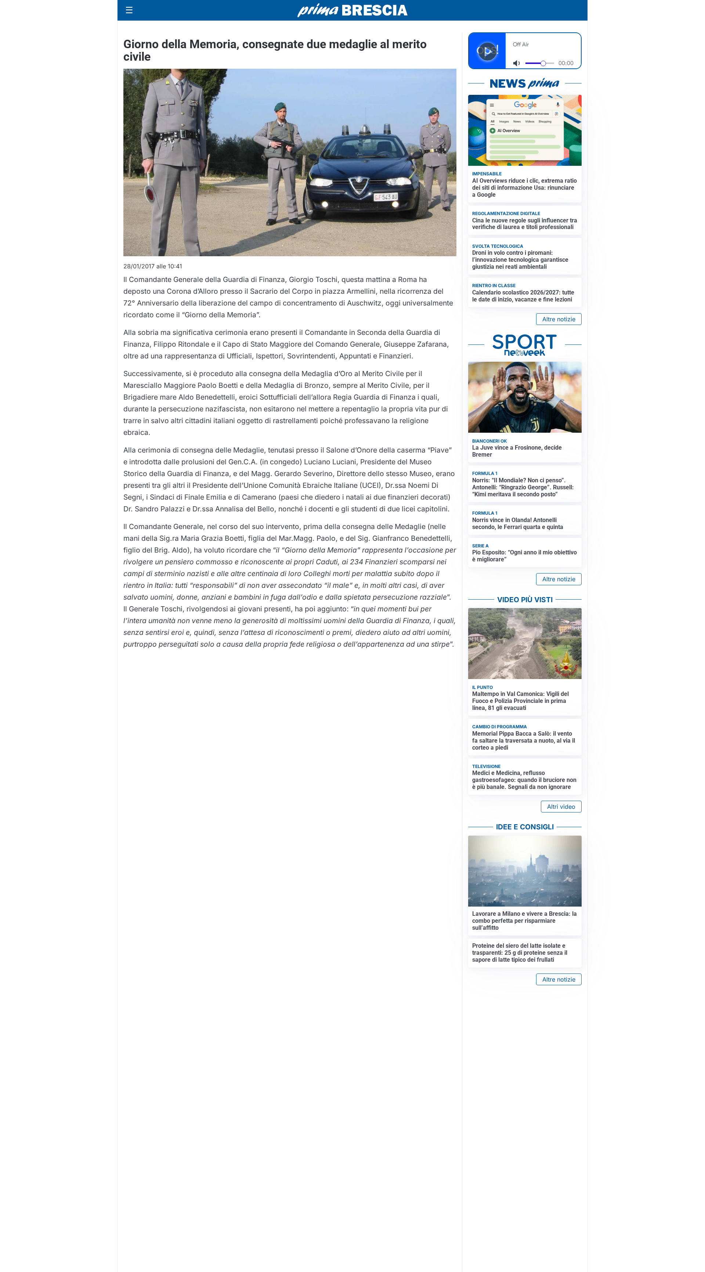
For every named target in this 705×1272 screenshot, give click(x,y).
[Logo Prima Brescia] (352, 10)
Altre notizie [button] (558, 319)
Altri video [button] (561, 806)
